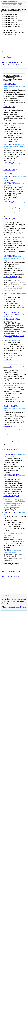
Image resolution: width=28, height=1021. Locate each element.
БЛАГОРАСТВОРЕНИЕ (11, 571)
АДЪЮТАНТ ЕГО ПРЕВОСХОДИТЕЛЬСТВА (14, 354)
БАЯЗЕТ (7, 340)
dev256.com (21, 607)
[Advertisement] (9, 41)
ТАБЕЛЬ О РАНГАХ (11, 383)
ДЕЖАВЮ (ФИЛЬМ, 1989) (14, 336)
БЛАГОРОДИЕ (9, 84)
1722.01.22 (8, 367)
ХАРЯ (6, 533)
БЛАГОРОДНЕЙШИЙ (10, 576)
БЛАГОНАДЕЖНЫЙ (12, 512)
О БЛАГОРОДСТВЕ (11, 293)
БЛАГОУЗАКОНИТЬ (12, 475)
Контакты (5, 595)
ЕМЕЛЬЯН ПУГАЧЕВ (12, 319)
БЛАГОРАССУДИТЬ (11, 496)
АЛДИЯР (7, 360)
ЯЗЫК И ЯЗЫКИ (10, 406)
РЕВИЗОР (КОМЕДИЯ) (13, 277)
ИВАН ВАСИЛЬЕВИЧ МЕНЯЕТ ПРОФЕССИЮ (13, 313)
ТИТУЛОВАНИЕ (10, 427)
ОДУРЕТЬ (7, 550)
